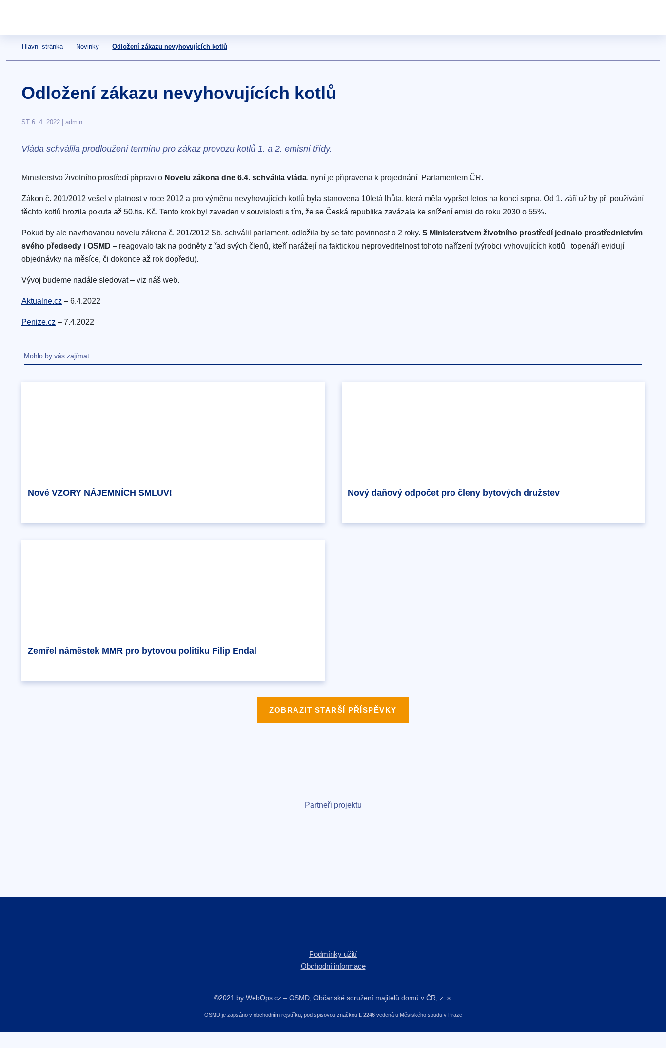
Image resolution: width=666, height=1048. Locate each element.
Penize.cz (38, 322)
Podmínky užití (333, 954)
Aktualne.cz (41, 301)
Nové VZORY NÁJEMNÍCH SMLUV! (100, 493)
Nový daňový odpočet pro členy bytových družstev (454, 493)
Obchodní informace (333, 966)
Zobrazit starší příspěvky (333, 710)
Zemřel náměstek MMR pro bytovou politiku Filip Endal (142, 651)
